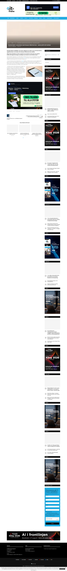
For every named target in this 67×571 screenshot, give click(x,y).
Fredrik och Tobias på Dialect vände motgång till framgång (53, 446)
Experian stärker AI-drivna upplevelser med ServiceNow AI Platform (24, 134)
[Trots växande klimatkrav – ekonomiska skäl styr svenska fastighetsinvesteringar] (52, 212)
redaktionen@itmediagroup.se (17, 554)
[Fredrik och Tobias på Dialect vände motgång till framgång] (52, 439)
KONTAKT (14, 0)
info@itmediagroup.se (10, 554)
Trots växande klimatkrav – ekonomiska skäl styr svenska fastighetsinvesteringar (53, 219)
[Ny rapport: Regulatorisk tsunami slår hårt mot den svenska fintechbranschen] (52, 157)
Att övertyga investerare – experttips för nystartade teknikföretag (53, 450)
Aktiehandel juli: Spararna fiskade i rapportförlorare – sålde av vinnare (53, 109)
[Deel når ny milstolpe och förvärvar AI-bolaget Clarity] (12, 128)
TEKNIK (44, 18)
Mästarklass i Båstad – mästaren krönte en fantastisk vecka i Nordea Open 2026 (53, 394)
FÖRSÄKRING (36, 18)
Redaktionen (14, 46)
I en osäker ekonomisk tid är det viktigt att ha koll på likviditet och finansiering (53, 276)
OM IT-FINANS (18, 0)
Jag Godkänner (62, 568)
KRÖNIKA (40, 18)
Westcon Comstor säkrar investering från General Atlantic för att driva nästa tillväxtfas (53, 338)
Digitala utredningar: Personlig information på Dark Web (52, 284)
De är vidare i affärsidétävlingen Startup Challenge (52, 453)
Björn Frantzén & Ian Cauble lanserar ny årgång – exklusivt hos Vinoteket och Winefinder (53, 398)
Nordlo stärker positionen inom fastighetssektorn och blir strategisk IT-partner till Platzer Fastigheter (53, 224)
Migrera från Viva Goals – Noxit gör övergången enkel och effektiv (53, 172)
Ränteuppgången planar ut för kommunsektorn (52, 281)
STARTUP (26, 18)
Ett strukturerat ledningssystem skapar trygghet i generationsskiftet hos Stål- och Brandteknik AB (53, 332)
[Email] (58, 0)
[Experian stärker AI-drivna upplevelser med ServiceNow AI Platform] (24, 128)
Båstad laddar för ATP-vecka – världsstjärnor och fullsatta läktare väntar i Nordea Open (53, 389)
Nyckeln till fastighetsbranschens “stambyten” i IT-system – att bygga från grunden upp (53, 228)
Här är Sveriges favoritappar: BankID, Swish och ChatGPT (53, 169)
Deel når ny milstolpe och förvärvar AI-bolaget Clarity (12, 134)
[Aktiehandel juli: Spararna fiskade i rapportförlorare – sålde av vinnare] (52, 102)
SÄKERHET (21, 18)
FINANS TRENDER (49, 18)
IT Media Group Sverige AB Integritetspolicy (50, 548)
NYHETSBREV (9, 0)
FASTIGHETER (31, 18)
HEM (8, 18)
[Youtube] (57, 0)
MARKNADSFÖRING (25, 0)
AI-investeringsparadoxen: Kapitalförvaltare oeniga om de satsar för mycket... (37, 134)
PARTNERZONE (12, 18)
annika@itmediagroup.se (31, 551)
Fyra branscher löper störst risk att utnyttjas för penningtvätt (53, 117)
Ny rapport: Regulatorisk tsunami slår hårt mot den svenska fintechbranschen (52, 164)
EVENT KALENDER (56, 18)
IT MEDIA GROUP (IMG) (33, 0)
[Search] (59, 21)
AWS (24, 57)
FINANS (17, 18)
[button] (8, 131)
